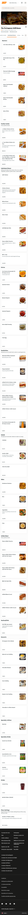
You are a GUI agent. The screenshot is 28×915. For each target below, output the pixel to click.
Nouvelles (16, 849)
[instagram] (11, 905)
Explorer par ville (5, 846)
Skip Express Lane (5, 843)
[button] (12, 35)
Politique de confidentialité (7, 881)
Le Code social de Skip (6, 884)
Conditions (3, 878)
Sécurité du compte (5, 890)
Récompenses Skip (5, 840)
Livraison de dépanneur (6, 860)
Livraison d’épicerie (5, 865)
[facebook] (6, 905)
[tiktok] (15, 905)
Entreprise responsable (6, 849)
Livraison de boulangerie (7, 855)
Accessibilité (4, 887)
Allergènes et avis (13, 31)
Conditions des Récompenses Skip (8, 896)
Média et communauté (19, 840)
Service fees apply (4, 31)
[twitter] (2, 905)
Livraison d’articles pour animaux (9, 868)
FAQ (2, 835)
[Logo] (4, 3)
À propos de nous (5, 832)
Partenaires (16, 832)
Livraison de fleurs (5, 863)
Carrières (16, 838)
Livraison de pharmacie (6, 870)
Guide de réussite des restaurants (19, 843)
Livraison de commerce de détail (9, 857)
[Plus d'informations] (26, 27)
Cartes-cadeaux (5, 838)
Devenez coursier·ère (19, 835)
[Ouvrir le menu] (25, 2)
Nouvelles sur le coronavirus (7, 893)
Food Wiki (16, 846)
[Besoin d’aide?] (22, 3)
